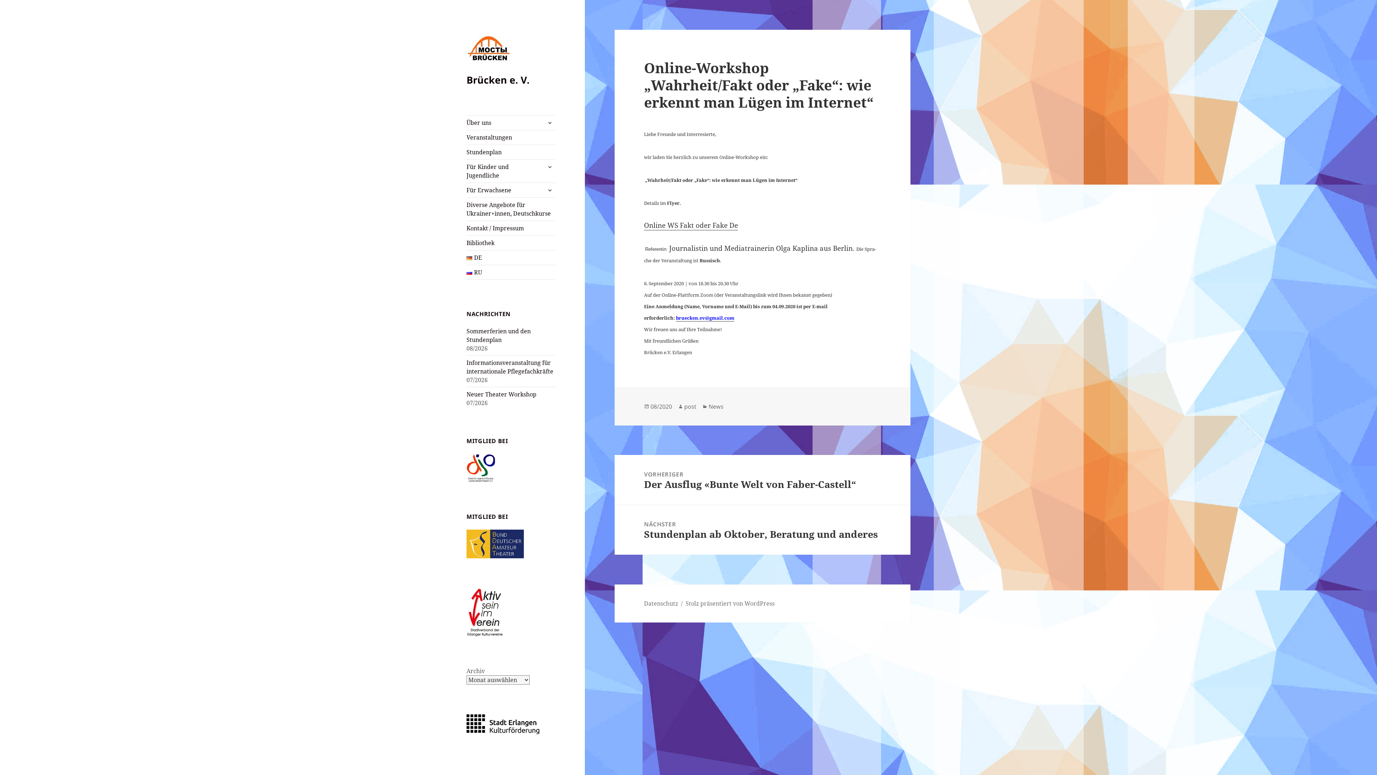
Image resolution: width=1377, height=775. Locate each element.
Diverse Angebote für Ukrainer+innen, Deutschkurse (509, 209)
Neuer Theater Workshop (501, 394)
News (716, 406)
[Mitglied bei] (481, 467)
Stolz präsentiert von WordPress (730, 603)
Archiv (476, 671)
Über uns (479, 123)
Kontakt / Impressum (495, 228)
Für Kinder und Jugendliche (488, 171)
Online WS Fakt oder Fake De (691, 225)
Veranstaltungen (489, 137)
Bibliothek (481, 243)
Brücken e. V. (498, 79)
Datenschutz (661, 603)
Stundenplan (484, 152)
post (690, 406)
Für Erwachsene (489, 190)
